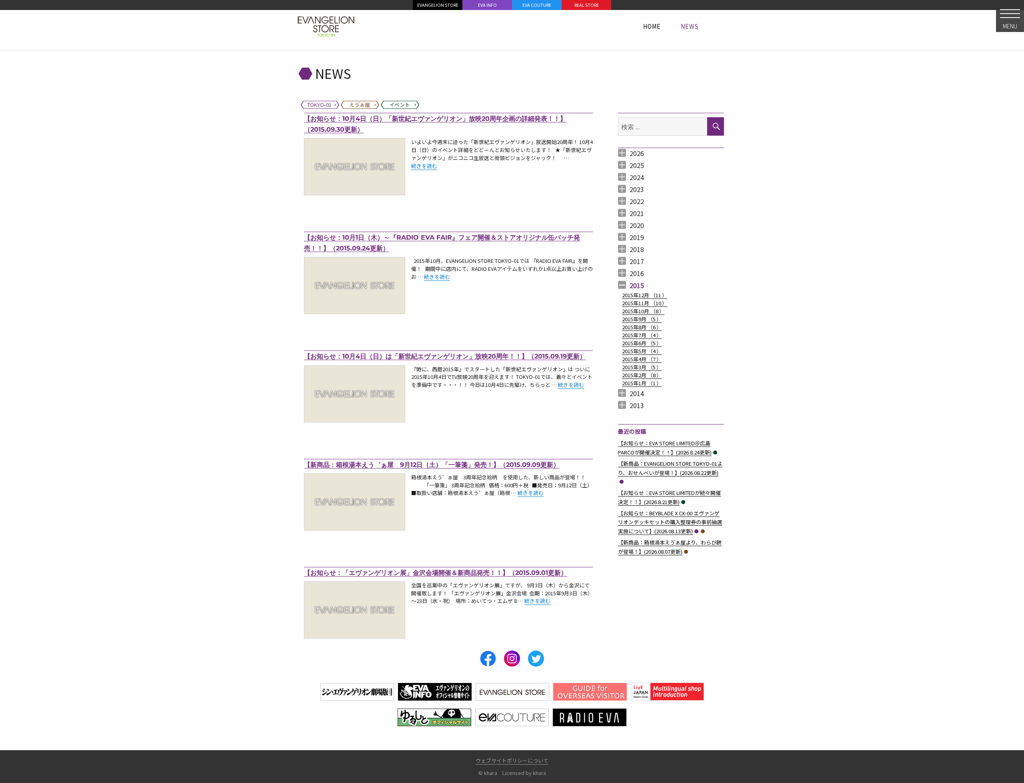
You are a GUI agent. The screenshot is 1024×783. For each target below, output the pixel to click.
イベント (715, 453)
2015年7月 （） (642, 335)
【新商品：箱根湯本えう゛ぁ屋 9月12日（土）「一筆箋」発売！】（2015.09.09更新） (432, 465)
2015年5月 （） (642, 351)
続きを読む (424, 166)
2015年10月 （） (643, 311)
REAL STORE (586, 5)
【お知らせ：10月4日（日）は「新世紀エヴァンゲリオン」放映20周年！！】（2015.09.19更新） (445, 356)
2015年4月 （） (642, 359)
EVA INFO (487, 5)
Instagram (512, 659)
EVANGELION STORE (437, 5)
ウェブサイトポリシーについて (512, 760)
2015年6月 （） (642, 343)
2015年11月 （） (644, 303)
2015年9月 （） (642, 319)
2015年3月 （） (642, 367)
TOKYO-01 (622, 482)
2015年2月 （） (642, 375)
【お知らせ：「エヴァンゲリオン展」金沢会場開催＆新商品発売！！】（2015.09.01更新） (435, 573)
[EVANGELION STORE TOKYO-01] (326, 26)
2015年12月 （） (644, 295)
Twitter (536, 659)
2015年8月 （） (642, 327)
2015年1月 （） (642, 383)
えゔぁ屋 (703, 531)
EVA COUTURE (536, 5)
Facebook (488, 659)
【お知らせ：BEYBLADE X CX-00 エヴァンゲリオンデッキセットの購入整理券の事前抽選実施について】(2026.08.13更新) (670, 522)
